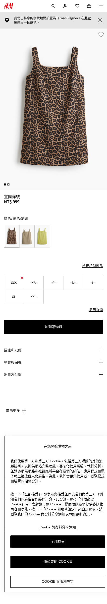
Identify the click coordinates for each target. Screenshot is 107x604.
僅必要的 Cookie (58, 561)
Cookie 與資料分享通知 (58, 527)
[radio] (11, 236)
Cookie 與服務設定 (58, 581)
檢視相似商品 (92, 265)
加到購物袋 (53, 326)
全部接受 (58, 541)
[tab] (5, 184)
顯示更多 (13, 410)
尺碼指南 (96, 309)
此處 (87, 18)
